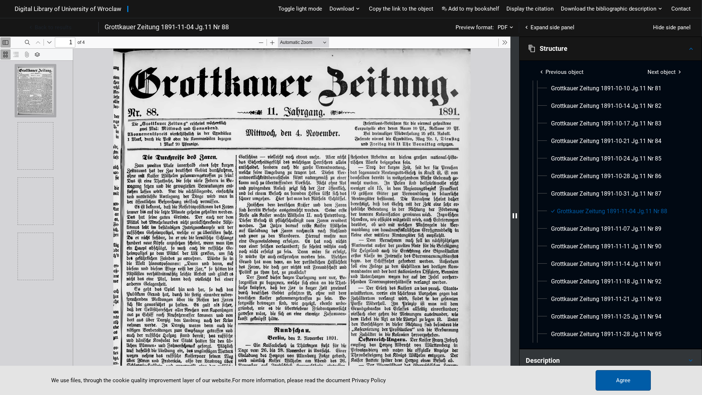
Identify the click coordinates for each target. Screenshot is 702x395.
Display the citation (530, 8)
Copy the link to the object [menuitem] (401, 8)
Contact (681, 8)
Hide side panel (672, 27)
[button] (611, 48)
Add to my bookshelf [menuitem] (473, 8)
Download (341, 8)
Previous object (565, 72)
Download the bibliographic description (608, 8)
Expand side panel (552, 27)
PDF (502, 27)
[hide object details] (514, 216)
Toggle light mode (300, 8)
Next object (662, 72)
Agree (623, 380)
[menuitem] (606, 88)
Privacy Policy (369, 380)
